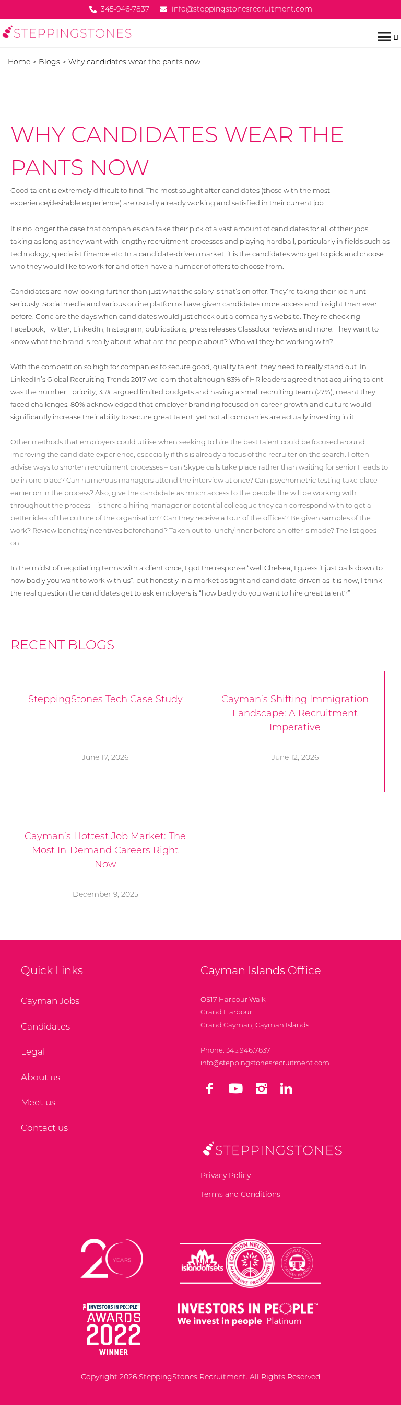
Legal (33, 1051)
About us (40, 1077)
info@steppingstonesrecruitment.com (264, 1062)
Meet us (38, 1102)
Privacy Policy (225, 1175)
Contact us (44, 1128)
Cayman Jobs (50, 1001)
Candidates (45, 1026)
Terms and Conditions (240, 1194)
